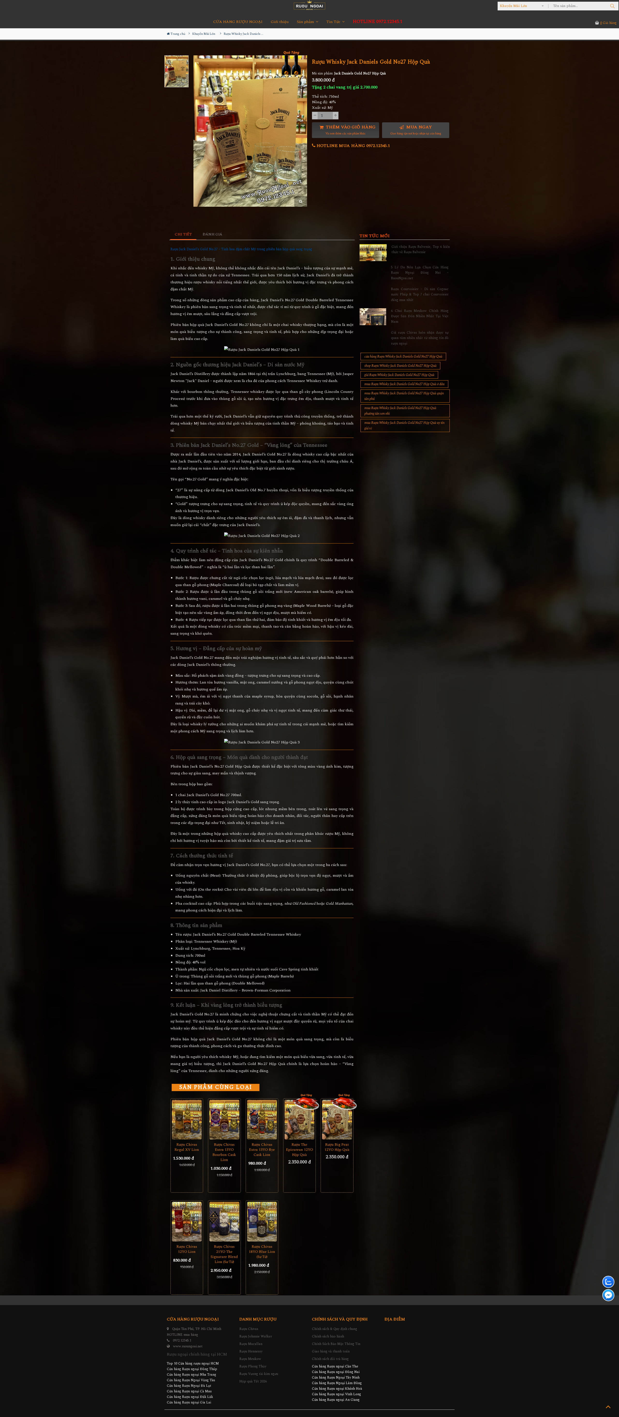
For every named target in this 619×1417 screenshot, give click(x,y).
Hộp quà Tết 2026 (253, 1381)
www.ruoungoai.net (188, 1346)
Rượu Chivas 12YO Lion (187, 1249)
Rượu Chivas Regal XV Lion (187, 1147)
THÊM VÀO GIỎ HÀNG (350, 130)
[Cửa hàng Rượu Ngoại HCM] (309, 5)
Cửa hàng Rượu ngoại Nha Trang (191, 1374)
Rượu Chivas (248, 1328)
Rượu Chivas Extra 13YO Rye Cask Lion (262, 1149)
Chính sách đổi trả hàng (330, 1358)
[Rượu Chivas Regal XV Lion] (187, 1120)
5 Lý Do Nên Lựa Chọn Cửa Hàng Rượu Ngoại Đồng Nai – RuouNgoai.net (420, 273)
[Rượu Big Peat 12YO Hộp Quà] (337, 1120)
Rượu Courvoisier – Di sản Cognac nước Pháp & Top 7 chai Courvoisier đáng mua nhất (420, 294)
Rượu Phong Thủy (252, 1366)
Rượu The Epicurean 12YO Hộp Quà (299, 1149)
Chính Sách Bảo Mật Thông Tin (336, 1343)
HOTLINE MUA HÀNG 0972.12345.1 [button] (352, 145)
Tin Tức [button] (333, 22)
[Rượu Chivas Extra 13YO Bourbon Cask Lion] (224, 1120)
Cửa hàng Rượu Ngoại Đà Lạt (189, 1385)
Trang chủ (177, 33)
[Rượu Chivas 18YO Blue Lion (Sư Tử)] (262, 1222)
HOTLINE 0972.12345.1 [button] (377, 21)
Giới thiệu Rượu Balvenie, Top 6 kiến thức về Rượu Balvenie (420, 249)
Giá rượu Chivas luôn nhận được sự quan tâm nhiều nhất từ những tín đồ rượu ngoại (420, 338)
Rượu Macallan (250, 1343)
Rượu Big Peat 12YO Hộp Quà (336, 1147)
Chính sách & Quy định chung (334, 1328)
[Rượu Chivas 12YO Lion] (187, 1222)
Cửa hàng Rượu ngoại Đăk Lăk (190, 1396)
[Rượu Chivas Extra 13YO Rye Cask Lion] (262, 1120)
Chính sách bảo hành (328, 1336)
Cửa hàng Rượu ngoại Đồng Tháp (192, 1369)
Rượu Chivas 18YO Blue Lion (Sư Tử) (262, 1251)
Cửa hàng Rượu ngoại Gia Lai (189, 1402)
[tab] (183, 234)
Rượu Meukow (250, 1358)
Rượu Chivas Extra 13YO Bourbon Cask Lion (224, 1152)
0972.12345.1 (182, 1340)
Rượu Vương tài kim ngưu (258, 1373)
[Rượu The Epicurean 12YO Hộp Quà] (299, 1120)
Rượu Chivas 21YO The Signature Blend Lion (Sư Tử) (224, 1254)
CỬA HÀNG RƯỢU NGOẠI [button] (238, 22)
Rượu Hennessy (251, 1351)
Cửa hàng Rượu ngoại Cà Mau (189, 1391)
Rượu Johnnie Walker (255, 1336)
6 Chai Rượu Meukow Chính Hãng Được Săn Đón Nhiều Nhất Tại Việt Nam (420, 316)
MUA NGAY (415, 130)
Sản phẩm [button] (306, 22)
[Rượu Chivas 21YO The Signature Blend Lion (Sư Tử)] (224, 1222)
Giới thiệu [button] (280, 22)
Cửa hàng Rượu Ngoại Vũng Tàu (191, 1380)
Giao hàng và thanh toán (331, 1351)
